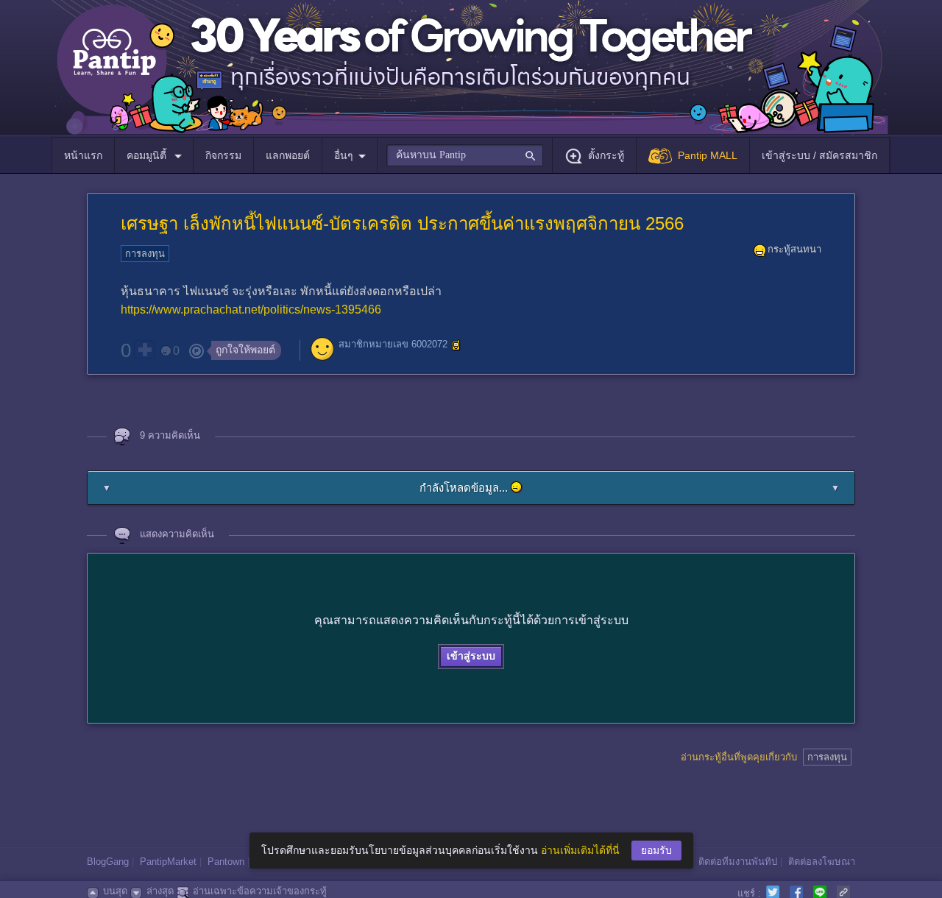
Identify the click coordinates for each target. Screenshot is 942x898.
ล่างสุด (160, 891)
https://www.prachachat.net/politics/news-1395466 (251, 309)
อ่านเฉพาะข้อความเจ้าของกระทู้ (260, 891)
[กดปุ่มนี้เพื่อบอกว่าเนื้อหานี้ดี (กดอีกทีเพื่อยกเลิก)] (144, 349)
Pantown (226, 861)
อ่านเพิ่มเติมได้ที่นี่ (580, 850)
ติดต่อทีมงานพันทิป (737, 861)
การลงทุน (145, 253)
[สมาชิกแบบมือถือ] (456, 345)
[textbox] (464, 155)
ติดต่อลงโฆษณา (821, 861)
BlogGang (108, 861)
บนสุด (115, 891)
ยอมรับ (656, 850)
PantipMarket (168, 861)
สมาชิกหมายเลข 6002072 (393, 344)
